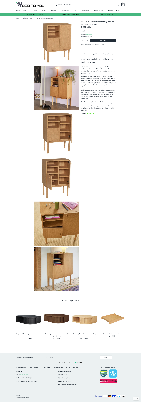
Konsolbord (89, 34)
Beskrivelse (87, 54)
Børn (75, 11)
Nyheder (110, 11)
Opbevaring (65, 11)
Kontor (44, 11)
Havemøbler (86, 11)
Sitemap (18, 395)
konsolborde (90, 113)
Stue (24, 11)
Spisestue (34, 11)
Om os (68, 367)
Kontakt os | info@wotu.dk (107, 14)
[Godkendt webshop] (104, 374)
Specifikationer (97, 54)
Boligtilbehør (98, 11)
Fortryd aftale (46, 367)
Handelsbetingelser (21, 367)
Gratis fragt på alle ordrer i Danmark (34, 14)
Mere (118, 11)
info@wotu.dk (24, 375)
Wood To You (27, 397)
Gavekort (75, 367)
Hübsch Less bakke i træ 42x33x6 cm (112, 334)
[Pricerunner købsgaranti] (108, 382)
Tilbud (18, 11)
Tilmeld (106, 357)
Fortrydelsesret (34, 367)
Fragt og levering (108, 54)
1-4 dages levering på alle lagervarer (70, 14)
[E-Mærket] (113, 374)
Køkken (53, 11)
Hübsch (83, 31)
